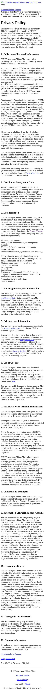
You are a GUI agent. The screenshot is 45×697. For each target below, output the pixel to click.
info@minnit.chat (8, 298)
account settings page (12, 328)
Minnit (27, 684)
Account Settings (7, 9)
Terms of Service (32, 173)
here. (14, 381)
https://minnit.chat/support (11, 654)
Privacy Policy (22, 680)
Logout (18, 9)
